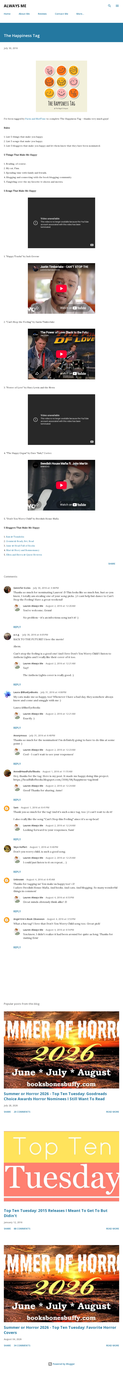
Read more (112, 1111)
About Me (24, 13)
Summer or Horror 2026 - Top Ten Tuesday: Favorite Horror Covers (60, 1330)
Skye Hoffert (20, 847)
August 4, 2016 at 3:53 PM (61, 919)
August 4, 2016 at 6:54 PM (60, 929)
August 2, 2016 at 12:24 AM (60, 785)
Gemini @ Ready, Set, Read (20, 541)
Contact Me (61, 13)
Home (7, 13)
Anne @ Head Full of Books (20, 545)
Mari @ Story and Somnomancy (22, 550)
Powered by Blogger (63, 1363)
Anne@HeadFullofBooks (26, 771)
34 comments (22, 1345)
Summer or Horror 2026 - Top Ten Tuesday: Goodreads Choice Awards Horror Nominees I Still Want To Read (55, 1096)
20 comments (22, 1111)
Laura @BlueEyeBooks (25, 692)
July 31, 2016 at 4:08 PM (53, 692)
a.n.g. (16, 634)
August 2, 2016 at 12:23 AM (60, 749)
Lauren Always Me (33, 605)
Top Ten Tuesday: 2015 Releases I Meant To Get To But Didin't (55, 1213)
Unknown (18, 879)
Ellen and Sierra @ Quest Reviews (24, 554)
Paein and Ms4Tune (35, 118)
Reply (17, 627)
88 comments (22, 1228)
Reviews (42, 13)
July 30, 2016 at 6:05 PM (35, 634)
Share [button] (111, 563)
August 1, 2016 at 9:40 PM (44, 847)
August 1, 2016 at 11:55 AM (57, 771)
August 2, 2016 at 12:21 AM (60, 663)
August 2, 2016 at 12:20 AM (60, 605)
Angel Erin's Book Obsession (29, 919)
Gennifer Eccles (21, 587)
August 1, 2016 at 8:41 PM (35, 807)
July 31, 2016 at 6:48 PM (42, 735)
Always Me (15, 5)
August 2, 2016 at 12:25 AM (60, 857)
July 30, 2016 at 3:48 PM (46, 587)
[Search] (109, 6)
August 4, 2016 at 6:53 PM (60, 897)
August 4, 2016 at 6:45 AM (40, 879)
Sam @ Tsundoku (15, 536)
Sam (15, 807)
